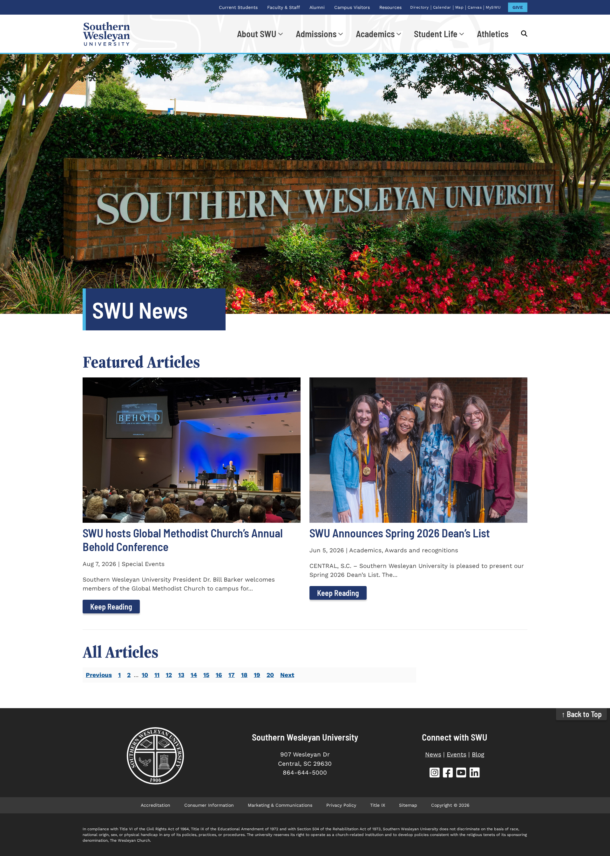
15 (206, 675)
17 (231, 675)
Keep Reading (111, 606)
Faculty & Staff (283, 7)
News (433, 754)
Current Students (238, 7)
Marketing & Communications (280, 805)
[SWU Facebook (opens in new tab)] (448, 773)
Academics (375, 33)
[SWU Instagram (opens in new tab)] (434, 773)
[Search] (521, 34)
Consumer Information (209, 805)
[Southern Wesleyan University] (155, 755)
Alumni (317, 7)
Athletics (492, 33)
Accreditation (155, 805)
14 (194, 675)
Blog (478, 754)
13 (181, 675)
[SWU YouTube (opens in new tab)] (461, 773)
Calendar (442, 7)
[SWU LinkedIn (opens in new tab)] (474, 773)
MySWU (493, 7)
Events (456, 754)
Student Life (436, 33)
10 (145, 675)
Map (459, 7)
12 (169, 675)
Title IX (377, 805)
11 (156, 675)
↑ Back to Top (581, 714)
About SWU (256, 33)
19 (257, 675)
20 (270, 675)
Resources (390, 7)
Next (287, 675)
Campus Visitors (352, 7)
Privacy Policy (341, 805)
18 (244, 675)
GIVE (517, 7)
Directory (419, 7)
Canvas (475, 7)
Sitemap (408, 805)
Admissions (316, 33)
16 (219, 675)
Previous (99, 675)
